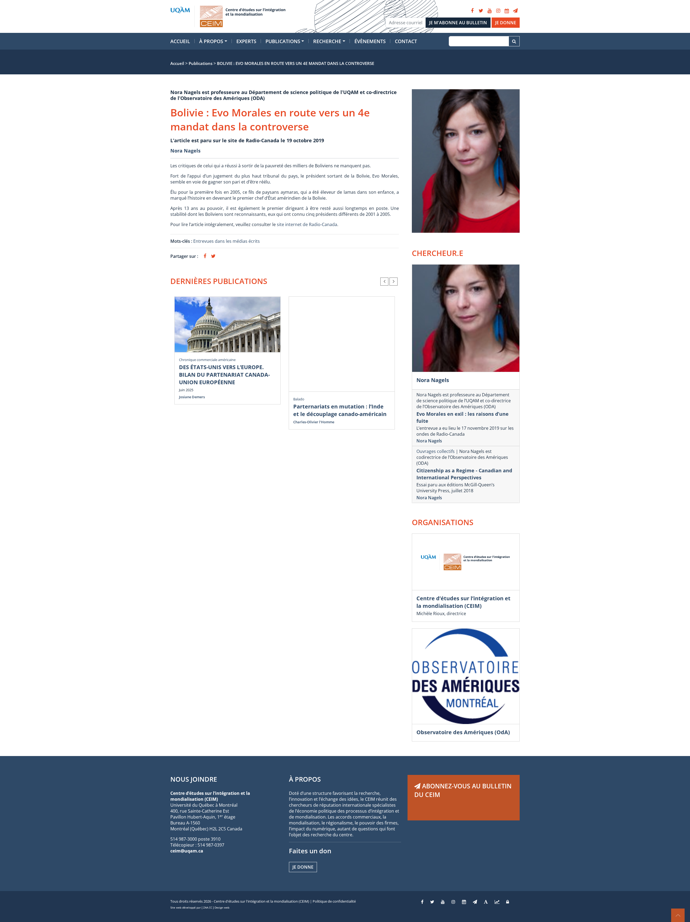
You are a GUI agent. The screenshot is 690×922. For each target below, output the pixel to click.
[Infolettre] (515, 11)
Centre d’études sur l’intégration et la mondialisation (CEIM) (463, 602)
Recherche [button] (327, 41)
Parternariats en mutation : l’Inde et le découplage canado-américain (340, 410)
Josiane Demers (192, 396)
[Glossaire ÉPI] (486, 902)
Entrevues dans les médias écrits (226, 241)
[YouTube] (489, 11)
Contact (406, 41)
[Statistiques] (497, 902)
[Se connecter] (507, 902)
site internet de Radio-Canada (307, 224)
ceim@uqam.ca (186, 851)
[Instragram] (453, 902)
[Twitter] (481, 11)
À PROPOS (305, 779)
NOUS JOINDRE (193, 779)
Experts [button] (246, 41)
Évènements (370, 41)
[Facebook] (472, 11)
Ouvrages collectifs (435, 451)
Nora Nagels (185, 150)
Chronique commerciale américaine (207, 359)
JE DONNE (505, 23)
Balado (298, 399)
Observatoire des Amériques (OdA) (463, 732)
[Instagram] (498, 11)
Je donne (302, 867)
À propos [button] (211, 41)
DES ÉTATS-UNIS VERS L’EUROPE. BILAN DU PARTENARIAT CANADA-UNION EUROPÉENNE (224, 374)
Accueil (180, 41)
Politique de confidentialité (334, 901)
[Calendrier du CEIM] (507, 11)
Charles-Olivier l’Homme (313, 422)
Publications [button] (282, 41)
